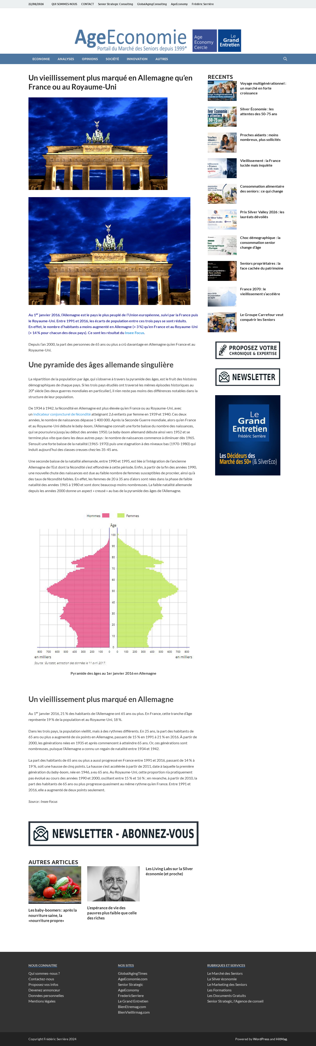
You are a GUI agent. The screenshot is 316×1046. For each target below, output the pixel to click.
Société (112, 59)
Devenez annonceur (44, 990)
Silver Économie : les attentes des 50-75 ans (258, 111)
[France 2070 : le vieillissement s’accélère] (222, 289)
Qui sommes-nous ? (44, 973)
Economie (41, 59)
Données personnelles (46, 995)
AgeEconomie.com (132, 979)
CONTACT (87, 4)
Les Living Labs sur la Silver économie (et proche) (169, 871)
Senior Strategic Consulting (115, 4)
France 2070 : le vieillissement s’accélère (260, 291)
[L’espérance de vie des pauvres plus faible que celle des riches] (113, 885)
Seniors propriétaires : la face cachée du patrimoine (261, 265)
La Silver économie (222, 979)
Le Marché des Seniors (225, 973)
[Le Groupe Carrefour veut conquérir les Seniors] (222, 315)
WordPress (261, 1039)
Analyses (66, 59)
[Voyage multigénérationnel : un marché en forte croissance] (222, 83)
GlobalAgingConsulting (152, 4)
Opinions (90, 59)
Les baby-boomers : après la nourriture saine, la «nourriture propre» (52, 915)
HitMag (281, 1039)
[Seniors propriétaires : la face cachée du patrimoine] (222, 263)
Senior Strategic (130, 984)
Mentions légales (42, 1001)
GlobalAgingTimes (132, 973)
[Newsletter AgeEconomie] (113, 844)
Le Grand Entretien (133, 1001)
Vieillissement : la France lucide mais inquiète (260, 163)
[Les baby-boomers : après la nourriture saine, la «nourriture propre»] (54, 886)
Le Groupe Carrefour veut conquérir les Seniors (261, 317)
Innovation (137, 59)
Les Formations (219, 990)
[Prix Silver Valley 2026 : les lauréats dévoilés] (222, 212)
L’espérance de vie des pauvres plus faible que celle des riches (112, 912)
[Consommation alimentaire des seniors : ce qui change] (222, 186)
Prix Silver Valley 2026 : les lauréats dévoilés (262, 214)
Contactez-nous (41, 979)
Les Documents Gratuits (226, 995)
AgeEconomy (179, 4)
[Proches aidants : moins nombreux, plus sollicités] (222, 135)
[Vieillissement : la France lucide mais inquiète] (222, 161)
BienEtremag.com (132, 1006)
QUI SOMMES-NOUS (64, 4)
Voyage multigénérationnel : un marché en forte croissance (263, 88)
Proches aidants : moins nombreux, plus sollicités (260, 137)
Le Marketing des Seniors (227, 984)
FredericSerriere (131, 995)
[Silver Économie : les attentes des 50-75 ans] (222, 109)
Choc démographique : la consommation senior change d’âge (260, 242)
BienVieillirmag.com (134, 1012)
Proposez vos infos (43, 984)
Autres (161, 59)
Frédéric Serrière (203, 4)
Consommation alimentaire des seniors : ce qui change (262, 188)
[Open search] (285, 59)
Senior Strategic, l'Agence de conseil (235, 1001)
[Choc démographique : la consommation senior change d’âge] (222, 238)
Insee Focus (134, 332)
